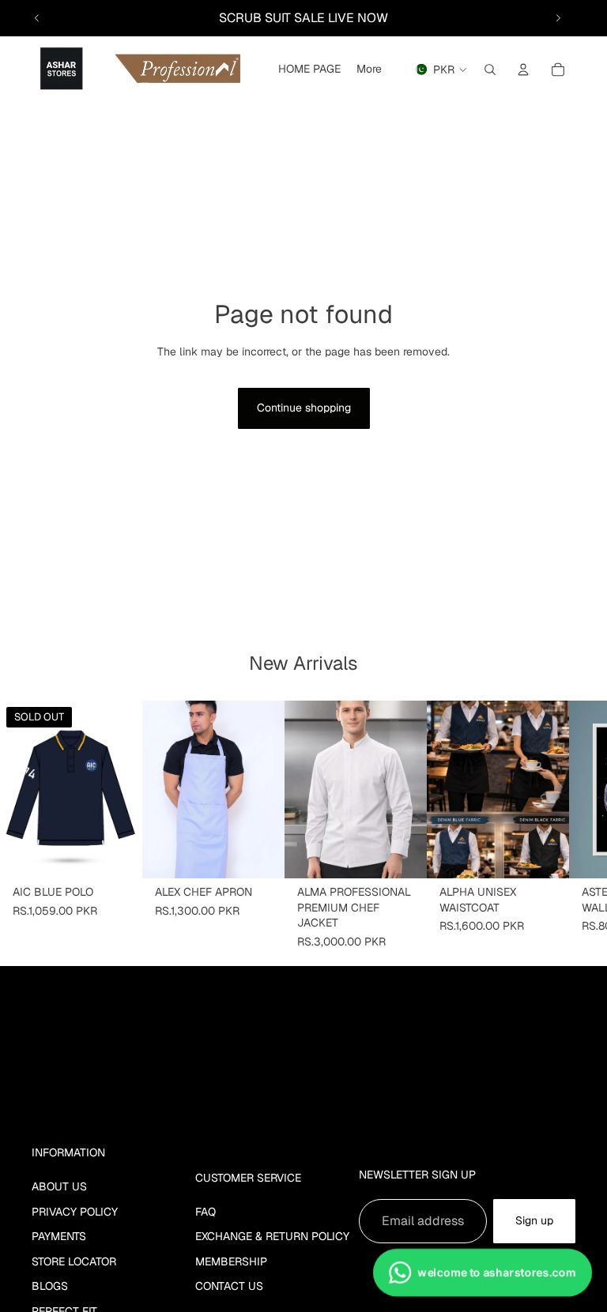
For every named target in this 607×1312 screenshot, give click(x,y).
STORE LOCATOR (74, 1261)
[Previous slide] (37, 18)
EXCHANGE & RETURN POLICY (272, 1236)
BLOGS (50, 1286)
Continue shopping (304, 407)
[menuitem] (369, 69)
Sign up (534, 1220)
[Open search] (490, 69)
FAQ (205, 1212)
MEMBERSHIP (231, 1261)
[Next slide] (558, 18)
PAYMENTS (59, 1236)
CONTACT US (229, 1286)
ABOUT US (59, 1186)
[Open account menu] (523, 69)
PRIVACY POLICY (75, 1212)
